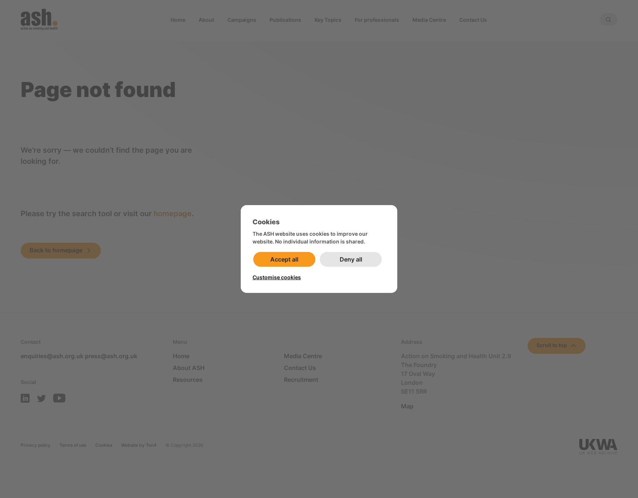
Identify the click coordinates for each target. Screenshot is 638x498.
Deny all (351, 259)
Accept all (284, 259)
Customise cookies (277, 277)
